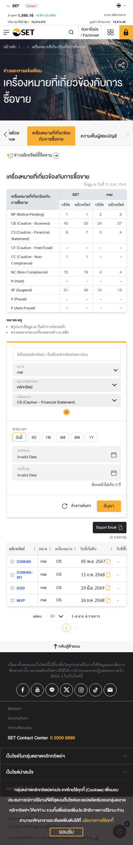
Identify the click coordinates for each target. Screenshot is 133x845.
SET (15, 5)
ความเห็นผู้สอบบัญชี (99, 136)
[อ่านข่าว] (108, 561)
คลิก (65, 332)
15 (66, 272)
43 (66, 223)
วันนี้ (19, 437)
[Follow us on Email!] (110, 690)
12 (120, 290)
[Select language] (121, 5)
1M (48, 437)
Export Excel (107, 527)
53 (86, 223)
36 (86, 290)
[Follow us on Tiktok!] (95, 690)
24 (99, 223)
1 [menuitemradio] (66, 628)
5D (34, 437)
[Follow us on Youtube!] (37, 690)
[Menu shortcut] (110, 32)
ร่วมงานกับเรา (18, 718)
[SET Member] (126, 32)
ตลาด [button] (20, 366)
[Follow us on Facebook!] (23, 690)
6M (77, 437)
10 (99, 290)
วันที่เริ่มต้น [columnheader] (88, 549)
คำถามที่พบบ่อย (20, 728)
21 (66, 290)
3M (62, 437)
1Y (91, 437)
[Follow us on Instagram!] (81, 690)
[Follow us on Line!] (52, 690)
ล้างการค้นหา (80, 505)
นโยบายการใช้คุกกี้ (98, 820)
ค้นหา (109, 506)
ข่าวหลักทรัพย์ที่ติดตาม (33, 155)
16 (86, 272)
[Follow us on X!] (66, 690)
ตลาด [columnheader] (43, 549)
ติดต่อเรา (15, 708)
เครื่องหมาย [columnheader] (63, 549)
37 (120, 223)
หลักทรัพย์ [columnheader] (17, 549)
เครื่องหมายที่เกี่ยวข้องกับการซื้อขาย (51, 136)
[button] (121, 65)
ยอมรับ (66, 832)
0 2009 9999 (62, 737)
